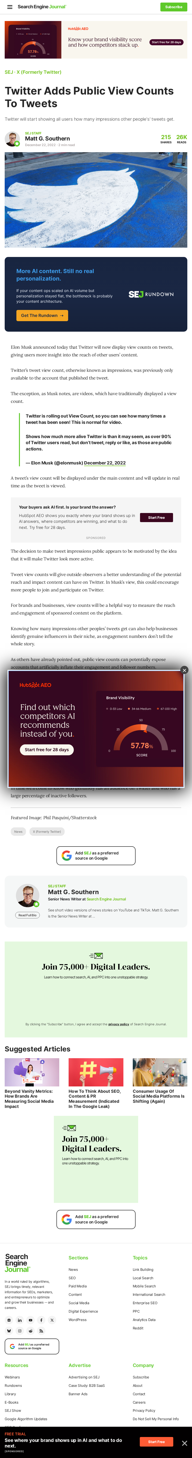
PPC (136, 1311)
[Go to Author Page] (12, 139)
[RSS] (41, 1331)
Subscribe (141, 1377)
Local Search (143, 1278)
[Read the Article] (32, 1072)
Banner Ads (78, 1394)
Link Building (143, 1269)
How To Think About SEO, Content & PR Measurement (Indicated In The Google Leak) (94, 1099)
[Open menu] (10, 7)
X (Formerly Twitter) (47, 831)
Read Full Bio (27, 915)
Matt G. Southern (47, 138)
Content (75, 1294)
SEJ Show (13, 1410)
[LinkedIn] (19, 1320)
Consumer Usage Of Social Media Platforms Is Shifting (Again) (159, 1096)
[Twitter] (52, 1320)
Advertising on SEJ (84, 1377)
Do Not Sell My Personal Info (156, 1419)
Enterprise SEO (145, 1303)
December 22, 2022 (105, 463)
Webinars (12, 1377)
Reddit (138, 1328)
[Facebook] (41, 1320)
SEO (72, 1278)
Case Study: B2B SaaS (87, 1385)
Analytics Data (144, 1319)
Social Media (79, 1303)
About (137, 1385)
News (18, 831)
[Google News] (9, 1320)
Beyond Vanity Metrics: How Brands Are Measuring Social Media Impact (29, 1099)
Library (10, 1394)
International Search (149, 1294)
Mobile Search (144, 1286)
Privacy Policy (144, 1410)
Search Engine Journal (106, 899)
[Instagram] (19, 1331)
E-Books (11, 1402)
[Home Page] (42, 7)
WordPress (77, 1319)
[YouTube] (30, 1320)
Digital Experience (83, 1311)
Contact (139, 1394)
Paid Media (77, 1286)
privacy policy (118, 1024)
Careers (139, 1402)
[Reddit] (30, 1331)
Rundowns (13, 1385)
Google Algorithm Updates (26, 1419)
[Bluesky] (9, 1331)
